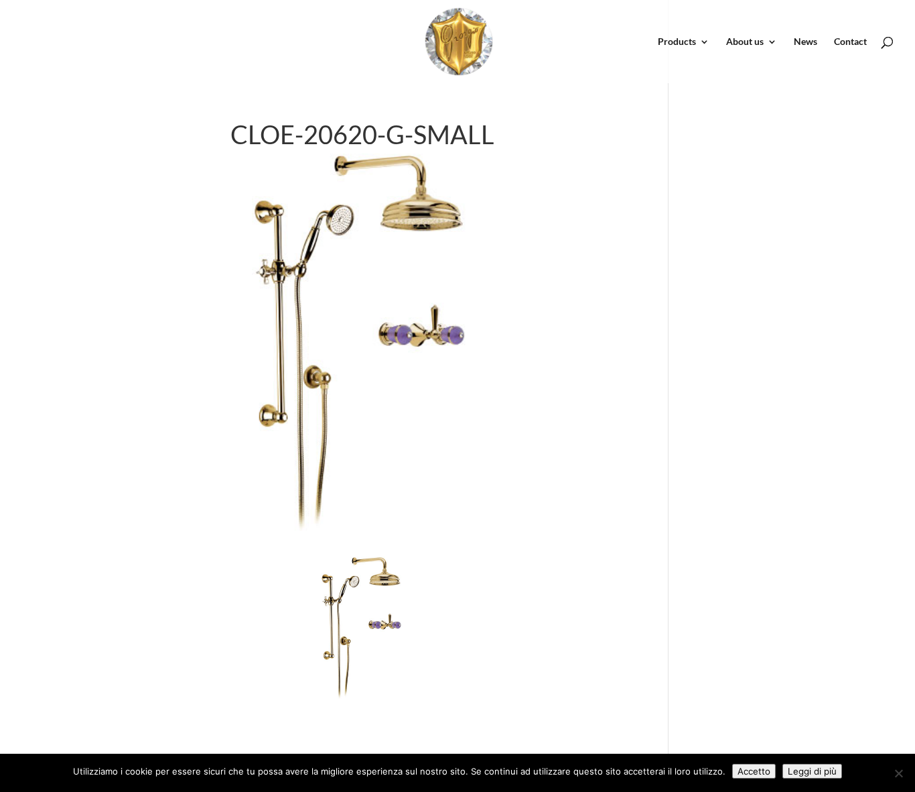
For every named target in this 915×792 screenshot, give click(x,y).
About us (745, 42)
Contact (850, 42)
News (805, 42)
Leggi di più (812, 771)
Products (677, 42)
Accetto (753, 771)
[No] (898, 773)
